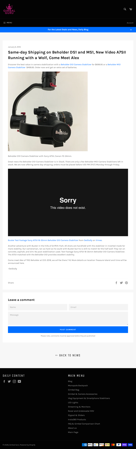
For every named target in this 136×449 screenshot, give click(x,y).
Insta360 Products (77, 419)
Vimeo (99, 240)
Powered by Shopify (27, 445)
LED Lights (73, 402)
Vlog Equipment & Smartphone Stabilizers (89, 398)
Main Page (73, 432)
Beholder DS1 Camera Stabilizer (76, 64)
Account (130, 23)
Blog (70, 381)
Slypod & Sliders (76, 415)
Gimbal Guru (14, 445)
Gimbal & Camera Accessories (82, 394)
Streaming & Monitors (79, 406)
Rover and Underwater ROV (81, 411)
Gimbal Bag (73, 389)
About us (72, 428)
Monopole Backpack (78, 385)
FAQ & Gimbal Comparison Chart (84, 423)
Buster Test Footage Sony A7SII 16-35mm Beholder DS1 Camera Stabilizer (43, 240)
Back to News (69, 355)
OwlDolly (88, 240)
